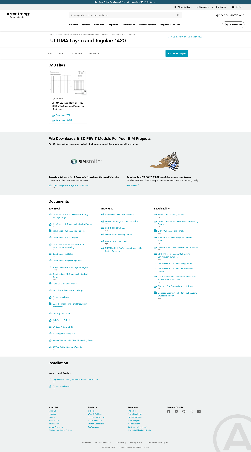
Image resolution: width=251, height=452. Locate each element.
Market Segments (56, 427)
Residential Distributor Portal (139, 430)
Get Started (132, 185)
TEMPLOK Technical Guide (65, 283)
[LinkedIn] (199, 411)
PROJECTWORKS (134, 417)
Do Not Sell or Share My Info (157, 442)
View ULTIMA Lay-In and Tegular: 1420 (185, 36)
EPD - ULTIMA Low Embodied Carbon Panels (178, 247)
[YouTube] (176, 411)
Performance (93, 427)
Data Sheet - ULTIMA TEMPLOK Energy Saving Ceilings (70, 216)
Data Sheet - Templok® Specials (67, 260)
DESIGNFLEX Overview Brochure (120, 214)
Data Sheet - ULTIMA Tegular (65, 237)
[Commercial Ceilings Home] (18, 15)
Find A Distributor (135, 414)
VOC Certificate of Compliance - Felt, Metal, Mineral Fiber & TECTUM (178, 278)
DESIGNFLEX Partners (115, 228)
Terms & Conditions (103, 442)
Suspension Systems (96, 417)
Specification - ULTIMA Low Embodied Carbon (70, 275)
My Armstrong (235, 24)
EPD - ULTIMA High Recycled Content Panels (175, 239)
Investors (52, 414)
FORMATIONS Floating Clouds (118, 234)
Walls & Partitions (95, 414)
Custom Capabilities (96, 424)
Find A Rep (132, 411)
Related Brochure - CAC (116, 241)
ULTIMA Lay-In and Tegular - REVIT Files (71, 185)
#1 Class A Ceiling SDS (63, 327)
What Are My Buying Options (60, 430)
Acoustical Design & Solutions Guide (121, 221)
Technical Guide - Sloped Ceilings (68, 290)
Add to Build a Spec (177, 53)
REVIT (62, 53)
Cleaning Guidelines (61, 313)
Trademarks (86, 442)
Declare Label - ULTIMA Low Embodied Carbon (175, 270)
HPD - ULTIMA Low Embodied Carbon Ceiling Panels (178, 223)
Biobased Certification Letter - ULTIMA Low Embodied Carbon (177, 294)
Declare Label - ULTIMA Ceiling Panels (175, 263)
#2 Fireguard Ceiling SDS (64, 333)
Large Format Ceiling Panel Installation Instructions (70, 305)
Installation (94, 53)
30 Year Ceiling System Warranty (67, 347)
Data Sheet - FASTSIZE (63, 254)
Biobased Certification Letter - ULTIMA (175, 286)
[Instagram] (191, 411)
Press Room (54, 421)
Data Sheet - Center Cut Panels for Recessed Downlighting (68, 246)
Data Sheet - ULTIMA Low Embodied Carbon (73, 224)
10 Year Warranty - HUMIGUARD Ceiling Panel (73, 340)
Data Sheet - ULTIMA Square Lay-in (69, 230)
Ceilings (91, 411)
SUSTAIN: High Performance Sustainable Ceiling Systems (123, 249)
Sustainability (54, 424)
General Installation (61, 297)
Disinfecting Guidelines (63, 320)
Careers (52, 417)
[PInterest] (184, 411)
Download (63, 115)
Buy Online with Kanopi (137, 427)
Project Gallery (134, 424)
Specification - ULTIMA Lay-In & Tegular (71, 267)
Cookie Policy (120, 442)
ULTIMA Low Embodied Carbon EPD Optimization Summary (174, 255)
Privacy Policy (136, 442)
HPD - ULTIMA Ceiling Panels (171, 214)
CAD (50, 53)
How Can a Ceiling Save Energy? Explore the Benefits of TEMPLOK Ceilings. (125, 2)
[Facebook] (169, 411)
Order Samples (134, 421)
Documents (77, 53)
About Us (52, 411)
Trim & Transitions (95, 421)
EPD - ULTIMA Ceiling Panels (171, 230)
